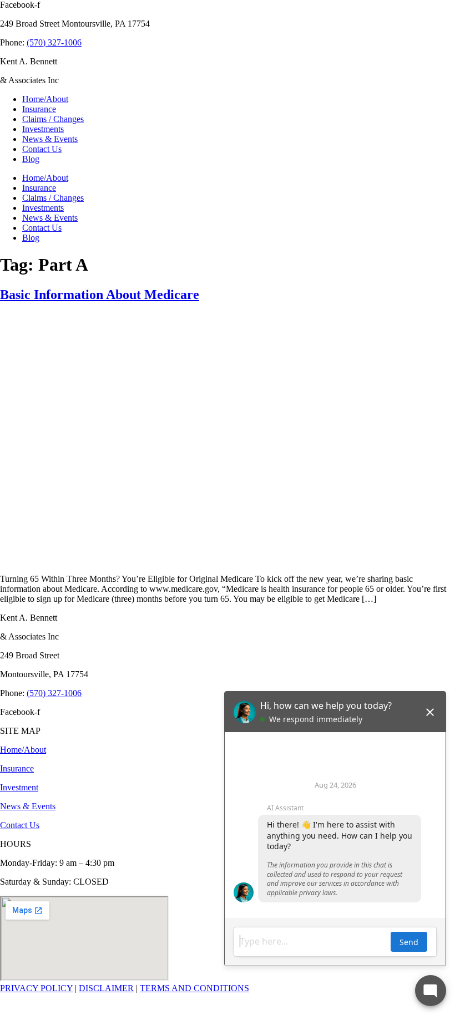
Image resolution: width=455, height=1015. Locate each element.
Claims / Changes (53, 119)
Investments (43, 129)
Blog (30, 159)
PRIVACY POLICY (36, 988)
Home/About (45, 99)
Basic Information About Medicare (99, 294)
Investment (19, 787)
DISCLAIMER (106, 988)
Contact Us (42, 149)
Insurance (39, 109)
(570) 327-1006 (54, 42)
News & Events (50, 139)
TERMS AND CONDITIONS (194, 988)
